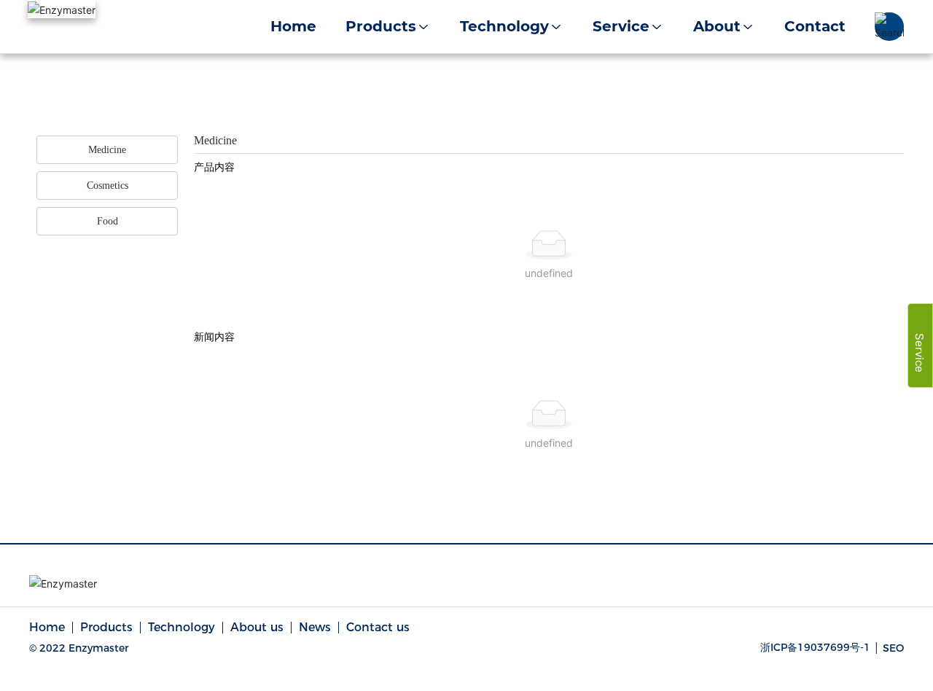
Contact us (378, 627)
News (315, 627)
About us (257, 627)
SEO (893, 648)
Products (106, 627)
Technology (181, 627)
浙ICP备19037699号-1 (815, 647)
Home (47, 627)
